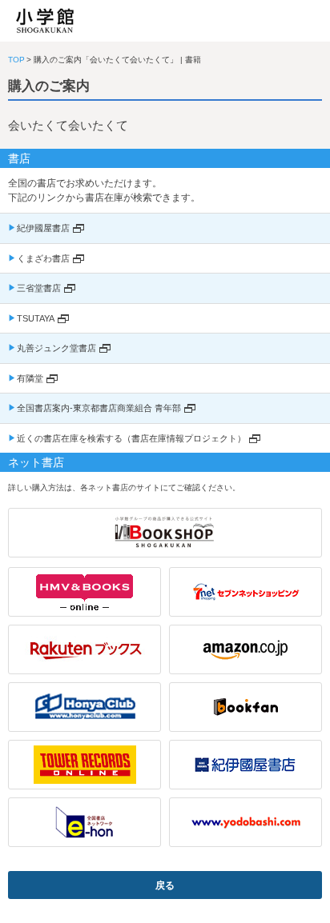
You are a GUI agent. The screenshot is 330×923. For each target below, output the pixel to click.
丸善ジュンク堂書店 (56, 348)
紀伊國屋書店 (43, 228)
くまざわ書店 (43, 258)
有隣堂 (30, 378)
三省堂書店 (39, 288)
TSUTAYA (35, 318)
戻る (165, 885)
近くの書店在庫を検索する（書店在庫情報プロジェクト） (131, 438)
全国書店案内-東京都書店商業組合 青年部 (99, 408)
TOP (16, 59)
